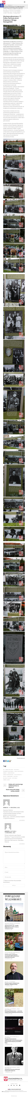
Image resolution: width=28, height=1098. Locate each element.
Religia (11, 923)
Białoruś (7, 1036)
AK (3, 769)
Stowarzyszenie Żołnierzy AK (15, 9)
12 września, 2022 (7, 12)
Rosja (4, 776)
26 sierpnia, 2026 (8, 929)
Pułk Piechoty (17, 774)
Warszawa (9, 776)
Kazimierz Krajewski (8, 771)
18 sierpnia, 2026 (8, 1044)
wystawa (14, 778)
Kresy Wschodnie (19, 771)
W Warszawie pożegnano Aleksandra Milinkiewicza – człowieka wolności (12, 956)
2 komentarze (16, 13)
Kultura (10, 5)
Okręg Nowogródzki (8, 774)
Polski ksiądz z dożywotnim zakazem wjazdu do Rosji (12, 983)
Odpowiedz (22, 820)
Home (4, 5)
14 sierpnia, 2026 (8, 1072)
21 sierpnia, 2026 (8, 985)
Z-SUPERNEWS (17, 10)
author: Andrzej (17, 12)
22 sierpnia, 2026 (8, 958)
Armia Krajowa (9, 769)
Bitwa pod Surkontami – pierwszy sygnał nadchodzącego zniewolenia (14, 1011)
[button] (2, 5)
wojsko (16, 776)
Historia (7, 923)
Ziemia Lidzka (6, 779)
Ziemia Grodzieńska (9, 924)
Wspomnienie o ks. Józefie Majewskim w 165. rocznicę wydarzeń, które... (12, 927)
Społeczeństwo (9, 952)
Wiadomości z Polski (8, 10)
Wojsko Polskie (7, 778)
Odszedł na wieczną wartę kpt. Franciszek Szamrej (12, 1070)
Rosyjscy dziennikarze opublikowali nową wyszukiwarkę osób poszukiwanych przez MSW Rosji (13, 1040)
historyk (16, 769)
